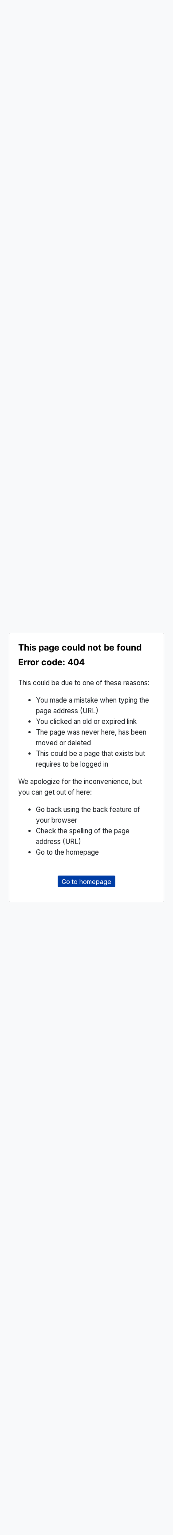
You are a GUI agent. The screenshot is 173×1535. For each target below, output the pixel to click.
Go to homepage (86, 881)
